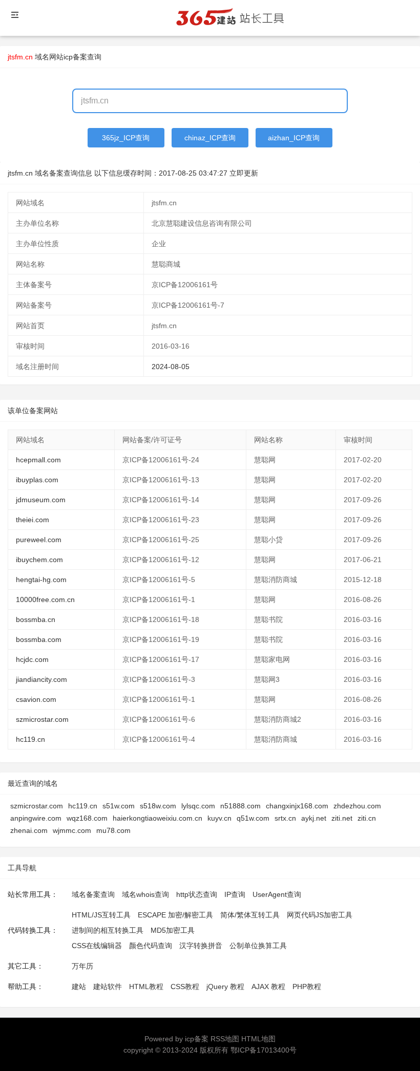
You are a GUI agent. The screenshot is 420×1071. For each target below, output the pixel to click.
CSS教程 (185, 986)
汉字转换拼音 (200, 945)
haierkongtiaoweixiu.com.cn (157, 818)
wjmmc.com (72, 830)
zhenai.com (29, 830)
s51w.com (118, 806)
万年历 (82, 966)
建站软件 (107, 986)
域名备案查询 (93, 894)
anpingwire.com (35, 818)
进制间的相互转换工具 (107, 930)
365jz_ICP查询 (126, 138)
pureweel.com (38, 540)
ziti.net (341, 818)
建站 (79, 986)
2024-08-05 (171, 366)
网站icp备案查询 (75, 57)
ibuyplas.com (37, 480)
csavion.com (36, 699)
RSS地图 (225, 1039)
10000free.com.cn (45, 599)
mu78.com (113, 830)
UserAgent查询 (277, 894)
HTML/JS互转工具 (101, 915)
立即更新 (243, 173)
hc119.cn (30, 739)
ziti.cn (367, 818)
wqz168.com (87, 818)
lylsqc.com (198, 806)
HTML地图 (258, 1039)
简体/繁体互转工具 (250, 915)
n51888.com (240, 806)
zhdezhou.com (357, 806)
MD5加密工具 (173, 930)
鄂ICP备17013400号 (263, 1050)
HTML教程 (146, 986)
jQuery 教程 (225, 986)
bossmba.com (38, 639)
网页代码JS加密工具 (319, 915)
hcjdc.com (32, 659)
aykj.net (313, 818)
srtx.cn (285, 818)
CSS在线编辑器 (97, 945)
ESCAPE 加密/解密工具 (175, 915)
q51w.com (253, 818)
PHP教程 (306, 986)
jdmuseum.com (41, 500)
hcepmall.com (38, 460)
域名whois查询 (145, 894)
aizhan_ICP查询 (294, 138)
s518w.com (158, 806)
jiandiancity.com (41, 679)
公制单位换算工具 (258, 945)
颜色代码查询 (150, 945)
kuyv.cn (219, 818)
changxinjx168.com (297, 806)
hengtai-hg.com (41, 579)
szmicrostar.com (42, 719)
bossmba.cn (35, 619)
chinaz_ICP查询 (210, 138)
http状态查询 (196, 894)
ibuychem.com (39, 559)
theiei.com (32, 520)
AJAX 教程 (268, 986)
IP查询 (234, 894)
